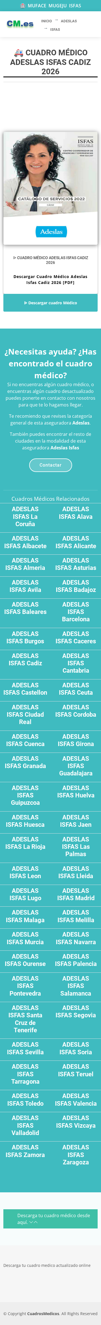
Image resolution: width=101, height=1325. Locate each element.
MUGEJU (58, 6)
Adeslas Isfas (64, 448)
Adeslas (80, 423)
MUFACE (37, 6)
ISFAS (75, 6)
